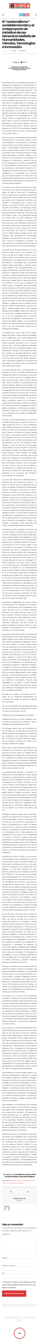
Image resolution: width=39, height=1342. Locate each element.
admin (14, 50)
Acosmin (19, 1320)
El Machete (22, 50)
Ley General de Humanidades (15, 1183)
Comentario (6, 1234)
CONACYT (5, 1183)
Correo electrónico (9, 1265)
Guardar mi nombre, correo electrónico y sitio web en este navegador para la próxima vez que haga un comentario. (19, 1284)
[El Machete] (19, 6)
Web (3, 1273)
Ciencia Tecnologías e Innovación (26, 1180)
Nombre (5, 1257)
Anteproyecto (14, 1180)
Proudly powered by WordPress (12, 1317)
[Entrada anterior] (11, 1191)
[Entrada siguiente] (28, 1191)
